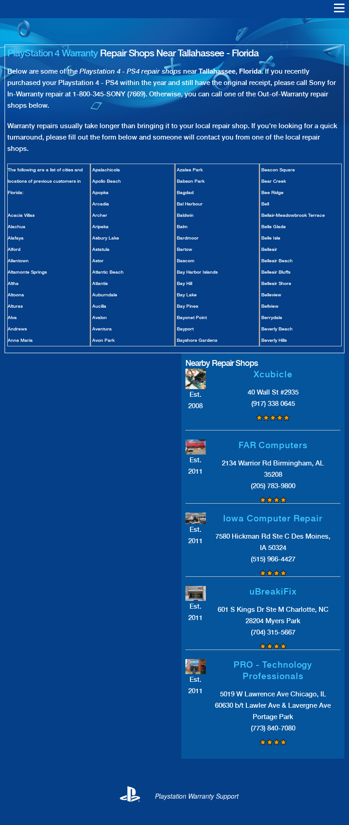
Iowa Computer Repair (273, 518)
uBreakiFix (273, 591)
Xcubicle (273, 374)
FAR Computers (273, 445)
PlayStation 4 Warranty (52, 53)
